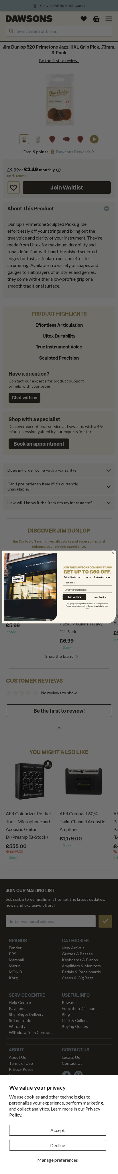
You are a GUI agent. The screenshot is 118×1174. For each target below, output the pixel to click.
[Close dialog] (113, 553)
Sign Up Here (74, 596)
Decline (57, 1145)
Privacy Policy (98, 606)
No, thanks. (100, 597)
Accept (57, 1130)
